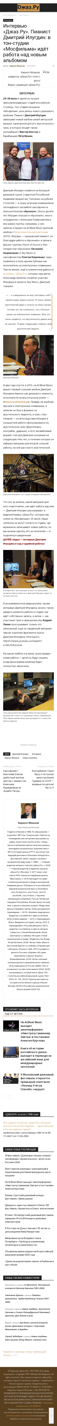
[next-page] (10, 1097)
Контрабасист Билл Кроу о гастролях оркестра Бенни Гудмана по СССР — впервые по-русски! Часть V (43, 779)
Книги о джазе (10, 1056)
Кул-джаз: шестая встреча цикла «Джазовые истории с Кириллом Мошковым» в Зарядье (26, 1326)
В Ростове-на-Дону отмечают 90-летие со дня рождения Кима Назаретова (27, 1230)
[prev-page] (5, 1097)
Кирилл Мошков (17, 66)
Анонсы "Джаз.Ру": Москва (8, 1080)
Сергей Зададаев (13, 1336)
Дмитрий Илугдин (20, 754)
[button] (5, 7)
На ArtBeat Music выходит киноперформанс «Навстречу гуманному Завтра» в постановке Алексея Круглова (29, 1185)
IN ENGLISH (36, 1406)
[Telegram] (25, 995)
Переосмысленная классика (30, 232)
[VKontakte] (32, 995)
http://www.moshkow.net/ (28, 827)
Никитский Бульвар (16, 401)
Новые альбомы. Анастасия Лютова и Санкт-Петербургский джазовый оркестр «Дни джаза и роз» (27, 1312)
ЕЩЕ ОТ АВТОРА (13, 1014)
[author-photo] (28, 818)
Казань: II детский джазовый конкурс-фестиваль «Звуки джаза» (25, 1197)
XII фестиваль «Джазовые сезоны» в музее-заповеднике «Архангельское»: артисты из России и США (28, 1159)
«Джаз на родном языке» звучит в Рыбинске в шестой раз (29, 1263)
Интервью (24, 15)
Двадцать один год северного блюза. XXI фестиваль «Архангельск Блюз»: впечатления (29, 1207)
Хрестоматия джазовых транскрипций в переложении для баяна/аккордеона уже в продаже (28, 1172)
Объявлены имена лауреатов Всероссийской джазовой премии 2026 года (29, 1253)
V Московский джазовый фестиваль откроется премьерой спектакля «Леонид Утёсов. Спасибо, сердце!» (37, 1082)
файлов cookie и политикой (19, 1415)
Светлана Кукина (14, 1295)
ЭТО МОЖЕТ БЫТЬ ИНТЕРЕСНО (22, 1009)
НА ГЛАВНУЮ (9, 15)
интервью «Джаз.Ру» (15, 273)
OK (51, 1415)
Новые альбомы (10, 1030)
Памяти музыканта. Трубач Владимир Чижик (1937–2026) (27, 1298)
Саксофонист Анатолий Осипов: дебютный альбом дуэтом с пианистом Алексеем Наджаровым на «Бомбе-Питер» (14, 780)
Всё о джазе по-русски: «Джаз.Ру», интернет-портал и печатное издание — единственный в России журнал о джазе (28, 1126)
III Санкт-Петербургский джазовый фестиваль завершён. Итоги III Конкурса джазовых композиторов (29, 1218)
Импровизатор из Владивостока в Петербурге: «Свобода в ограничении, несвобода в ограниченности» (25, 1241)
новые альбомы (30, 758)
